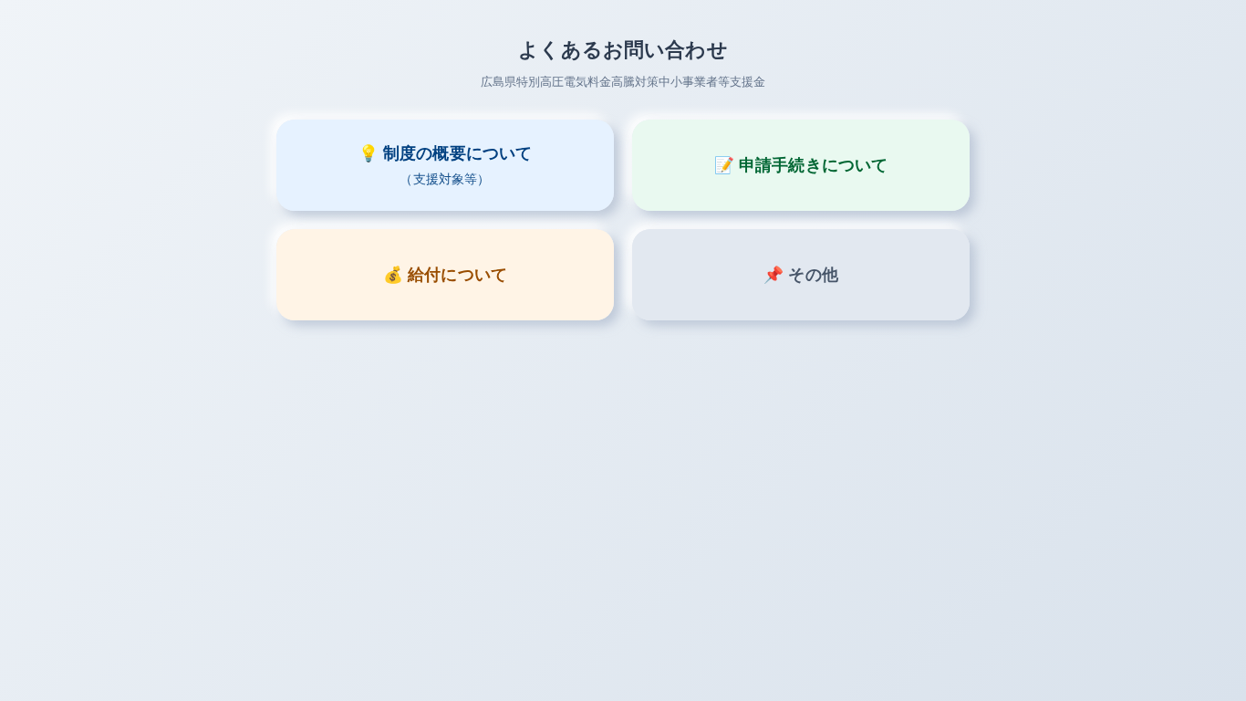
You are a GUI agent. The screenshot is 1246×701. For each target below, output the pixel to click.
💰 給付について (445, 275)
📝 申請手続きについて (801, 165)
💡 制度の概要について (445, 165)
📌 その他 (800, 275)
